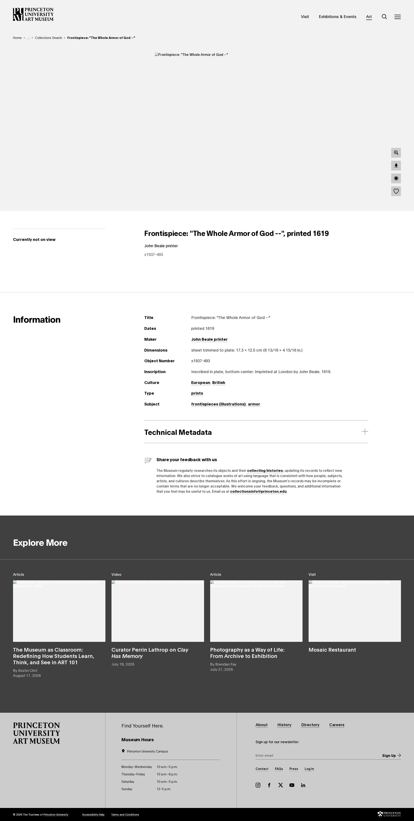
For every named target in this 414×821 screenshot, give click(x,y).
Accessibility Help (93, 814)
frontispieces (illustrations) (218, 403)
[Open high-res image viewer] (396, 153)
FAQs (279, 768)
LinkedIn (303, 785)
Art (369, 16)
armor (254, 403)
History (284, 724)
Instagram (258, 785)
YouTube (291, 785)
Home (17, 37)
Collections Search (48, 37)
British (218, 382)
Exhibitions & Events (337, 16)
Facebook (269, 785)
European (200, 382)
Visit (305, 16)
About (262, 724)
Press (293, 768)
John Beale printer (209, 339)
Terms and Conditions (125, 814)
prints (197, 392)
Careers (336, 724)
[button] (36, 733)
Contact (262, 768)
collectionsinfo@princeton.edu (258, 491)
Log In (309, 768)
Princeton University (55, 814)
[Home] (33, 14)
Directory (310, 724)
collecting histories (265, 470)
